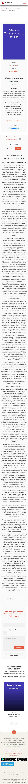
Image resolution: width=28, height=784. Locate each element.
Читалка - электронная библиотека (17, 782)
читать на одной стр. (11, 139)
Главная (3, 8)
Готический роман (18, 8)
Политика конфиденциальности (14, 753)
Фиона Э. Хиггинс (14, 716)
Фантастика (9, 8)
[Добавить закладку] (20, 139)
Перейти (18, 148)
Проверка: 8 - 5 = (14, 630)
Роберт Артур (13, 71)
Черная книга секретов (14, 714)
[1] (23, 392)
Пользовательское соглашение (14, 751)
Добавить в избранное (15, 120)
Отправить (19, 647)
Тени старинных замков (8, 10)
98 (14, 599)
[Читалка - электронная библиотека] (5, 2)
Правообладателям (14, 755)
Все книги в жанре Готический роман (13, 676)
